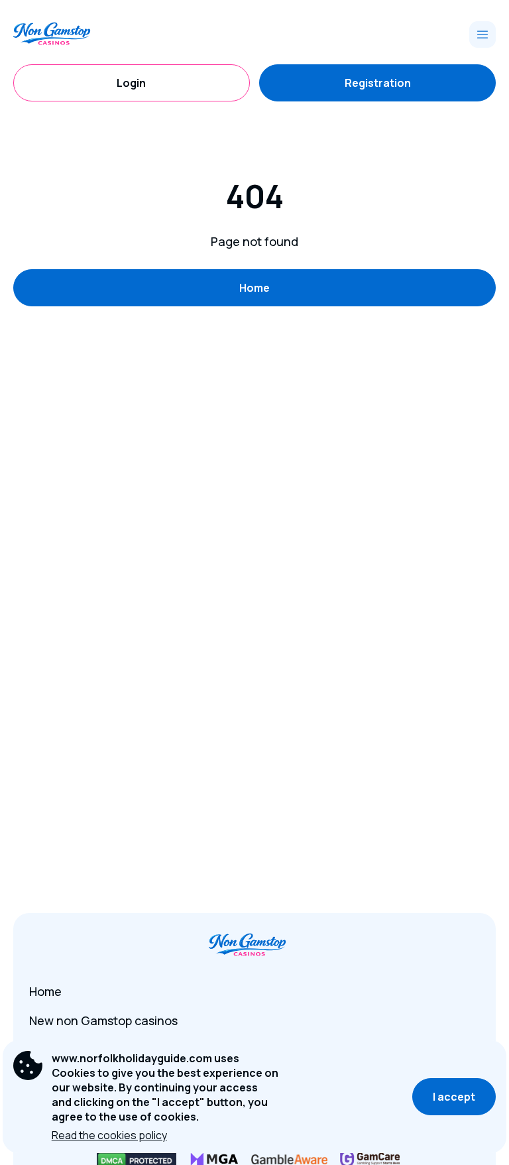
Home (254, 287)
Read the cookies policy (109, 1135)
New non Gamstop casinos (103, 1020)
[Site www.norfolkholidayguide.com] (59, 34)
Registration (378, 83)
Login (131, 83)
